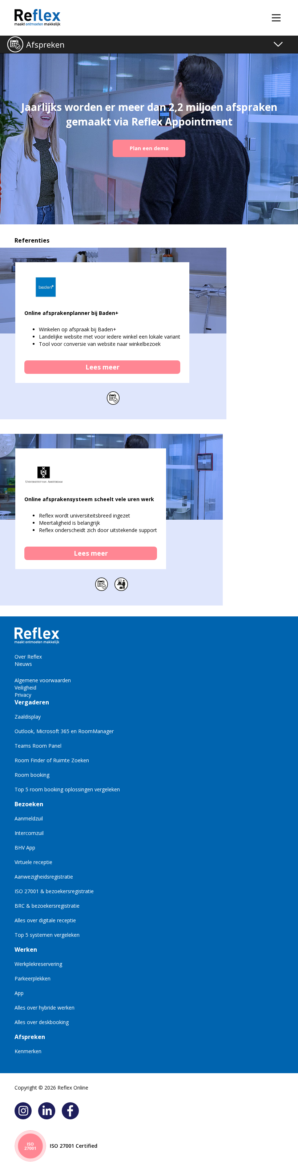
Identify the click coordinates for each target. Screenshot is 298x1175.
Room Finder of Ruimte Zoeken (52, 760)
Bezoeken (29, 804)
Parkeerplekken (33, 978)
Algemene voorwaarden (43, 680)
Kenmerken (28, 1051)
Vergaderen (32, 702)
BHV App (25, 847)
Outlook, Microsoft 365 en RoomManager (64, 731)
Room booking (32, 774)
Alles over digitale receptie (45, 920)
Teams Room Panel (38, 745)
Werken (26, 949)
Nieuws (23, 663)
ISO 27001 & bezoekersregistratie (54, 891)
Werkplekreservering (38, 963)
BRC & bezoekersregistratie (47, 905)
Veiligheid (25, 687)
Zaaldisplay (28, 716)
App (19, 993)
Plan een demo (149, 148)
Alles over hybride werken (44, 1007)
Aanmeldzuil (29, 818)
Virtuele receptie (33, 862)
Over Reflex (28, 656)
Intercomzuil (29, 833)
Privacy (23, 694)
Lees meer (102, 367)
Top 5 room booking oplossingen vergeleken (67, 789)
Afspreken (45, 44)
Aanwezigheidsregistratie (44, 876)
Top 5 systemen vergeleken (47, 934)
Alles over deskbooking (42, 1022)
